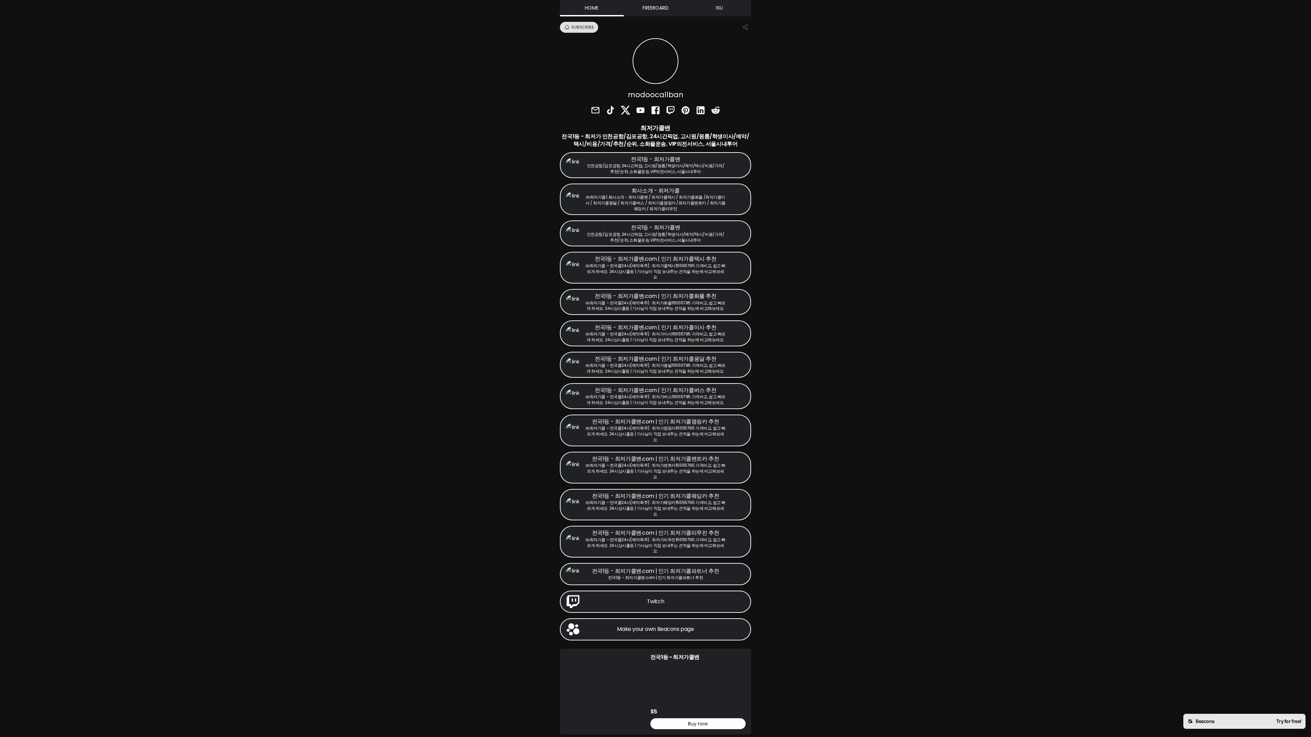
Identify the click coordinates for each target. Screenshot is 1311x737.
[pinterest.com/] (685, 111)
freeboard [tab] (655, 7)
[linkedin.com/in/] (700, 111)
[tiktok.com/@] (610, 111)
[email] (595, 111)
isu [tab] (719, 7)
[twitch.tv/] (670, 111)
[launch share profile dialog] (745, 27)
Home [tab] (591, 7)
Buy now (698, 723)
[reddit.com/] (715, 111)
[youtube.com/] (640, 111)
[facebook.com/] (655, 111)
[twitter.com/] (625, 111)
